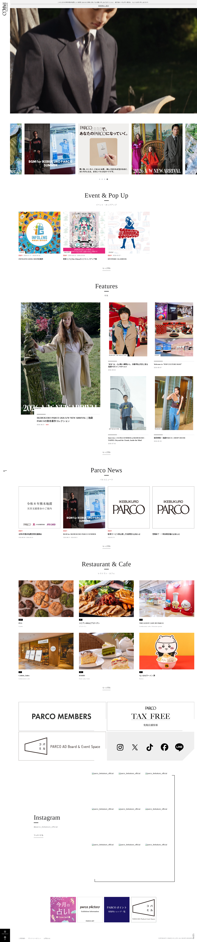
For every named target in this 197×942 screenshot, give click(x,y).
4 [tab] (107, 179)
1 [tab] (99, 179)
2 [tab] (102, 179)
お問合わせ (47, 938)
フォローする (38, 835)
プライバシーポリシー (34, 938)
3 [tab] (104, 179)
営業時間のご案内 (103, 6)
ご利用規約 (22, 938)
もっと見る (106, 268)
